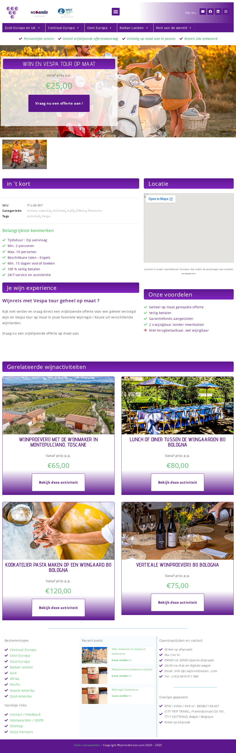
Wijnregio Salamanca (125, 689)
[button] (115, 11)
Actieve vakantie (39, 211)
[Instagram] (226, 11)
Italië (70, 211)
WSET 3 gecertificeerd (67, 16)
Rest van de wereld (171, 28)
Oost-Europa (97, 28)
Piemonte (95, 211)
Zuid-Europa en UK (20, 28)
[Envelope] (203, 11)
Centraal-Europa (61, 28)
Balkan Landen (132, 28)
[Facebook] (210, 11)
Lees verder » (121, 660)
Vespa (46, 216)
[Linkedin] (218, 11)
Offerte (81, 211)
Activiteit (59, 211)
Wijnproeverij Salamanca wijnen (132, 669)
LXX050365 (39, 16)
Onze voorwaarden (87, 745)
